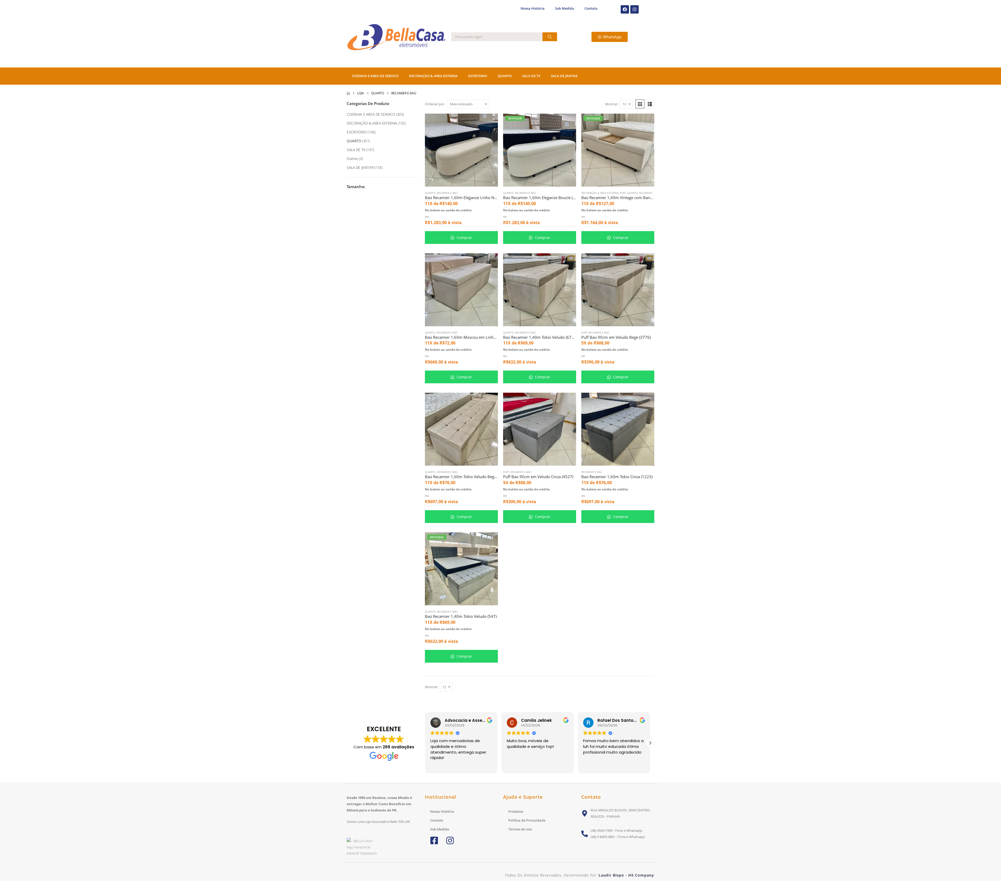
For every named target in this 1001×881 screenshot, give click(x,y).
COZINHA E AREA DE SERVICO (375, 76)
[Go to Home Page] (348, 93)
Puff (623, 193)
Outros (352, 158)
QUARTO (505, 76)
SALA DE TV (531, 76)
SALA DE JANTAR (564, 76)
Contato (590, 8)
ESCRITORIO (477, 76)
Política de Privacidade (526, 820)
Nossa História (533, 8)
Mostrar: (611, 104)
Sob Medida (564, 8)
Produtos (515, 811)
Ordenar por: (435, 104)
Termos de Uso (520, 829)
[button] (640, 104)
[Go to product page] (461, 150)
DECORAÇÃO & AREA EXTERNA (433, 76)
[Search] (549, 36)
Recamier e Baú (447, 193)
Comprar (464, 237)
